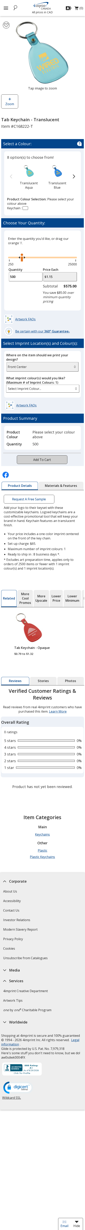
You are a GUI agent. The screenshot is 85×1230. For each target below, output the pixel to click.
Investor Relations (17, 921)
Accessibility (12, 901)
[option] (29, 177)
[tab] (20, 486)
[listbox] (42, 389)
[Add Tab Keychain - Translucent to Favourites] (6, 25)
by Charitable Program (27, 1010)
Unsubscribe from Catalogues (26, 959)
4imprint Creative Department (25, 991)
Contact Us (11, 910)
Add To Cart (42, 459)
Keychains (42, 834)
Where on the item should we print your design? (37, 357)
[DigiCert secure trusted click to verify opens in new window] (18, 1087)
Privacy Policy (13, 940)
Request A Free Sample (29, 499)
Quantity (15, 269)
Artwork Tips (13, 1000)
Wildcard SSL (11, 1099)
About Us (10, 891)
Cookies (9, 949)
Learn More (58, 711)
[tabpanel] (42, 739)
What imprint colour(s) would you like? (35, 380)
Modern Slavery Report (21, 930)
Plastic (42, 850)
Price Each (50, 269)
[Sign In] (69, 8)
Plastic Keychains (42, 857)
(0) (79, 9)
